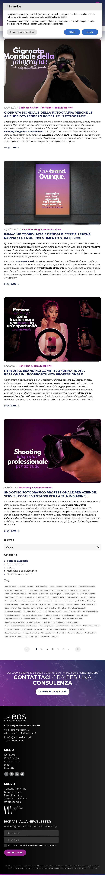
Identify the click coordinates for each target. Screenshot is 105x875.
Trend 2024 (61, 633)
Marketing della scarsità (52, 612)
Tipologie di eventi (48, 633)
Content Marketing (15, 788)
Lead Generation (73, 604)
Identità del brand (53, 601)
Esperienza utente (58, 597)
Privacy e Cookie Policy (68, 866)
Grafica (23, 229)
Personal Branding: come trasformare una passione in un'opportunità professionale (44, 372)
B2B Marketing (41, 587)
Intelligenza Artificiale (29, 604)
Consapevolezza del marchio (15, 594)
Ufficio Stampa (12, 802)
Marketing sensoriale (12, 615)
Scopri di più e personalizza (22, 32)
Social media (76, 626)
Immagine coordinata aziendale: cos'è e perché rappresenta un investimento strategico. (47, 236)
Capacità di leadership (87, 587)
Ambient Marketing (26, 587)
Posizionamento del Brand (72, 619)
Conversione (32, 594)
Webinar (55, 636)
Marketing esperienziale (72, 612)
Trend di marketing (75, 633)
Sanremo (46, 622)
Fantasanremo (73, 597)
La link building (58, 604)
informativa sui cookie (57, 17)
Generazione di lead (12, 601)
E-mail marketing (43, 597)
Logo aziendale (50, 608)
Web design (45, 636)
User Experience (90, 633)
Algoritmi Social (11, 587)
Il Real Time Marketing (86, 601)
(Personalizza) (82, 866)
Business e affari (29, 107)
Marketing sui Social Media (32, 615)
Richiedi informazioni (53, 691)
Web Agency (94, 866)
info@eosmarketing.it (19, 737)
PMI (50, 619)
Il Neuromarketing (69, 601)
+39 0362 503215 (15, 740)
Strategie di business (12, 633)
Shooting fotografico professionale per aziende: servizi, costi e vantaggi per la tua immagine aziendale (50, 494)
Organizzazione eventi (19, 574)
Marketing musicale (90, 612)
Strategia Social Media (76, 629)
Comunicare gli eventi (60, 590)
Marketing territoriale (52, 615)
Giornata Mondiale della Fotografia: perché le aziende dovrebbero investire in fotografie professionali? (48, 114)
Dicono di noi (12, 761)
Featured (84, 597)
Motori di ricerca (82, 615)
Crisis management (71, 594)
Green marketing (28, 601)
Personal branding (31, 619)
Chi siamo (10, 755)
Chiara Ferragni (21, 590)
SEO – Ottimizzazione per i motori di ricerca (20, 626)
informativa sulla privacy (43, 845)
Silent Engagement (46, 626)
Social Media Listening (91, 626)
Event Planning (13, 795)
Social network (26, 629)
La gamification (44, 604)
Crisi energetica (56, 594)
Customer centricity (88, 594)
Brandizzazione (70, 587)
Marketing (62, 608)
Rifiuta (72, 32)
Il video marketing (11, 604)
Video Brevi (34, 636)
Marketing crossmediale (76, 608)
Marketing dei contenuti (32, 612)
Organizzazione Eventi (13, 619)
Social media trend (12, 629)
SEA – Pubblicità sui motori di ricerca (65, 622)
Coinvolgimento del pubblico (39, 590)
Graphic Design (13, 792)
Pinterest (43, 619)
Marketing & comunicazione (56, 107)
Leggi (10, 147)
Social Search (39, 629)
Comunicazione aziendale (80, 590)
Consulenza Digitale (15, 798)
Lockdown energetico (13, 608)
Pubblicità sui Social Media (14, 622)
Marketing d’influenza (13, 612)
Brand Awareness (55, 587)
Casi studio (9, 590)
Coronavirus (44, 594)
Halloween (41, 601)
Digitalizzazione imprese (14, 597)
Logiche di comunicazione (33, 608)
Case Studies (11, 758)
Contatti (9, 768)
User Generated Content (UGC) (16, 636)
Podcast (57, 619)
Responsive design (33, 622)
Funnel (92, 597)
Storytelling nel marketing (56, 629)
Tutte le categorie (17, 561)
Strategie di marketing (31, 633)
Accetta (90, 32)
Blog (7, 764)
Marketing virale (68, 615)
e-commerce (29, 597)
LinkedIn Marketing (88, 604)
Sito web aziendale (62, 626)
